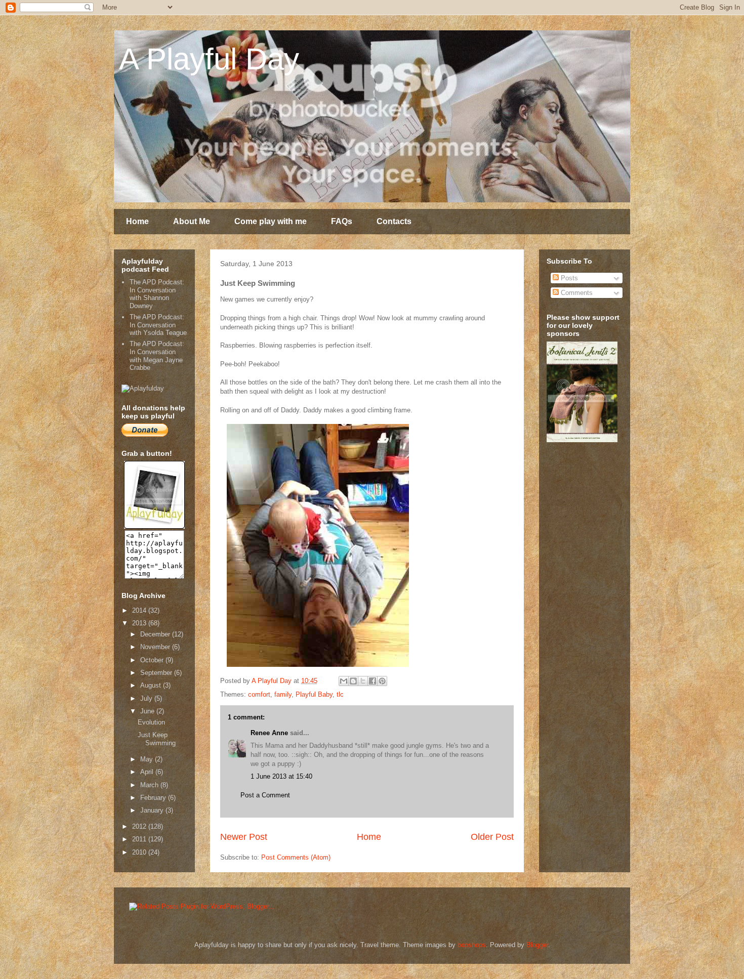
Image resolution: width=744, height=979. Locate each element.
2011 (140, 839)
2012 (140, 826)
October (153, 660)
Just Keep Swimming (157, 739)
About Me (191, 221)
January (153, 810)
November (156, 647)
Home (137, 221)
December (156, 634)
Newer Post (243, 837)
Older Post (492, 837)
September (157, 672)
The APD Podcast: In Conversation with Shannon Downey (157, 294)
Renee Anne (269, 733)
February (154, 797)
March (150, 785)
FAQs (341, 221)
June (148, 711)
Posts (568, 278)
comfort (259, 694)
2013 (140, 623)
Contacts (394, 221)
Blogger (537, 945)
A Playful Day (209, 59)
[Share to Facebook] (372, 681)
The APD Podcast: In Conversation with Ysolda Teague (158, 324)
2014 (140, 610)
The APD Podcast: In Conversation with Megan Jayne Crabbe (157, 355)
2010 (140, 852)
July (147, 698)
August (151, 685)
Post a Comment (265, 795)
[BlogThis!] (353, 681)
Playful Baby (314, 694)
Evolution (151, 722)
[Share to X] (363, 681)
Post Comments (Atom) (295, 857)
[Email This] (344, 681)
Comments (576, 292)
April (147, 772)
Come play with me (270, 221)
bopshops (472, 945)
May (147, 759)
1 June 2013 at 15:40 (281, 776)
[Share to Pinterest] (382, 681)
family (283, 694)
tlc (340, 694)
